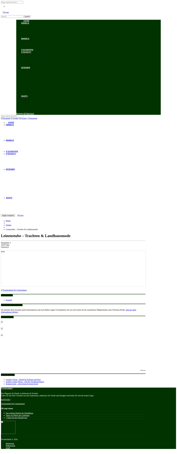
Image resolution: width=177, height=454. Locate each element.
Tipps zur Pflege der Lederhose (18, 415)
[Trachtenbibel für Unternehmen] (14, 290)
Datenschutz (10, 446)
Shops (24, 96)
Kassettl (9, 300)
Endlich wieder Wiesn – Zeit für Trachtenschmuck (25, 382)
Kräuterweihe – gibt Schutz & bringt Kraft (22, 384)
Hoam (26, 21)
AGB (8, 448)
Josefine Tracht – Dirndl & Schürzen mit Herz (23, 380)
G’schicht (26, 52)
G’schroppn (27, 50)
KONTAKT (5, 400)
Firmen (8, 225)
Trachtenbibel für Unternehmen (13, 404)
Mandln (25, 39)
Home (8, 221)
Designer (25, 68)
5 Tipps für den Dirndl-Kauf (16, 418)
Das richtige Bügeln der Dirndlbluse (19, 413)
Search (27, 16)
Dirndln (25, 23)
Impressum (10, 443)
